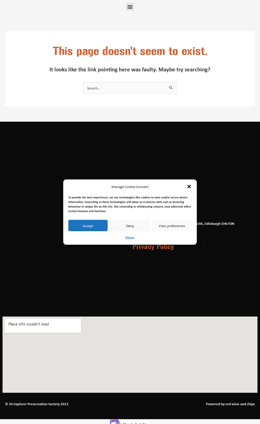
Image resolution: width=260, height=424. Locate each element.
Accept (88, 225)
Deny (130, 225)
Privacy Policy (153, 246)
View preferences (172, 225)
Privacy (130, 238)
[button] (189, 186)
